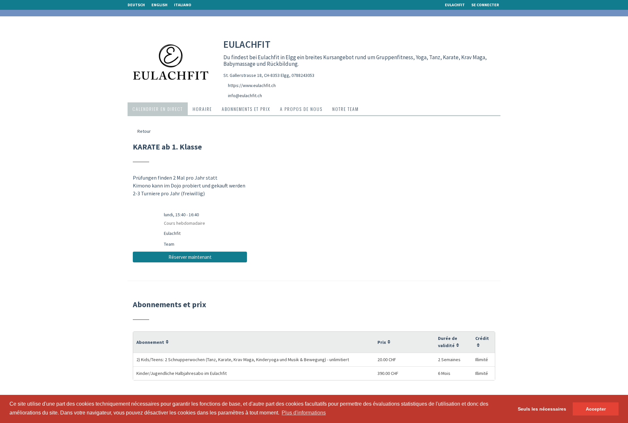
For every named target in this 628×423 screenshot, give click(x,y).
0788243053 (302, 75)
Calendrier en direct (157, 108)
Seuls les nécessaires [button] (542, 409)
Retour (143, 131)
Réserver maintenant (190, 257)
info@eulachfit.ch (245, 95)
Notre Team (345, 108)
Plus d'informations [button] (304, 412)
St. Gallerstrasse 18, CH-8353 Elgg (256, 75)
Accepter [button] (596, 409)
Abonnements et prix (246, 108)
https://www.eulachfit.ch (252, 85)
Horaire (202, 108)
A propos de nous (301, 108)
